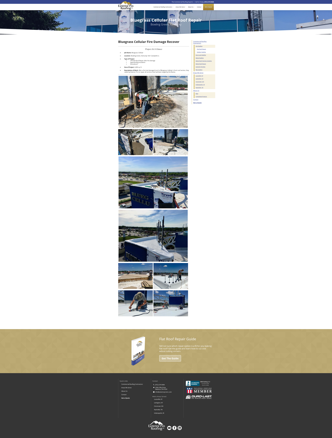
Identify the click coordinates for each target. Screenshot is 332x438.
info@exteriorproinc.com (163, 392)
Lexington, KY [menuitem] (199, 79)
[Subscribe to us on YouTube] (169, 428)
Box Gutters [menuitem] (199, 70)
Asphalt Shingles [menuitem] (200, 67)
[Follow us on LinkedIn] (180, 428)
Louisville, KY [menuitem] (199, 76)
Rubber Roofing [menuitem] (201, 52)
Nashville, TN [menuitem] (199, 87)
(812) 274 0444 (160, 385)
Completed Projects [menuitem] (201, 96)
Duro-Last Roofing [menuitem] (201, 55)
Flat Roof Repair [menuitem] (201, 49)
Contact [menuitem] (199, 7)
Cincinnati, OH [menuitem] (200, 82)
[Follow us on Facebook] (174, 428)
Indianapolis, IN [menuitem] (200, 84)
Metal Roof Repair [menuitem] (201, 64)
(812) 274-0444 (209, 2)
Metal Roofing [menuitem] (200, 58)
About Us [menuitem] (190, 7)
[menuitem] (208, 7)
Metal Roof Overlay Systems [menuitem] (204, 61)
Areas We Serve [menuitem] (180, 7)
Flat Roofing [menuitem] (199, 46)
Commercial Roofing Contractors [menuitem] (162, 7)
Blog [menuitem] (197, 93)
